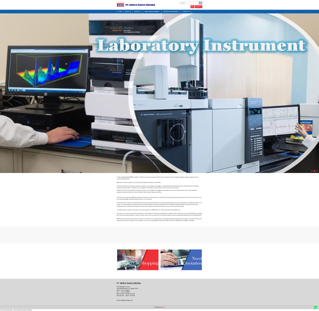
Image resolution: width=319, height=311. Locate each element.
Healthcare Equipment (152, 11)
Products (137, 11)
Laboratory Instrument (170, 11)
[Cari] (200, 2)
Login (198, 6)
